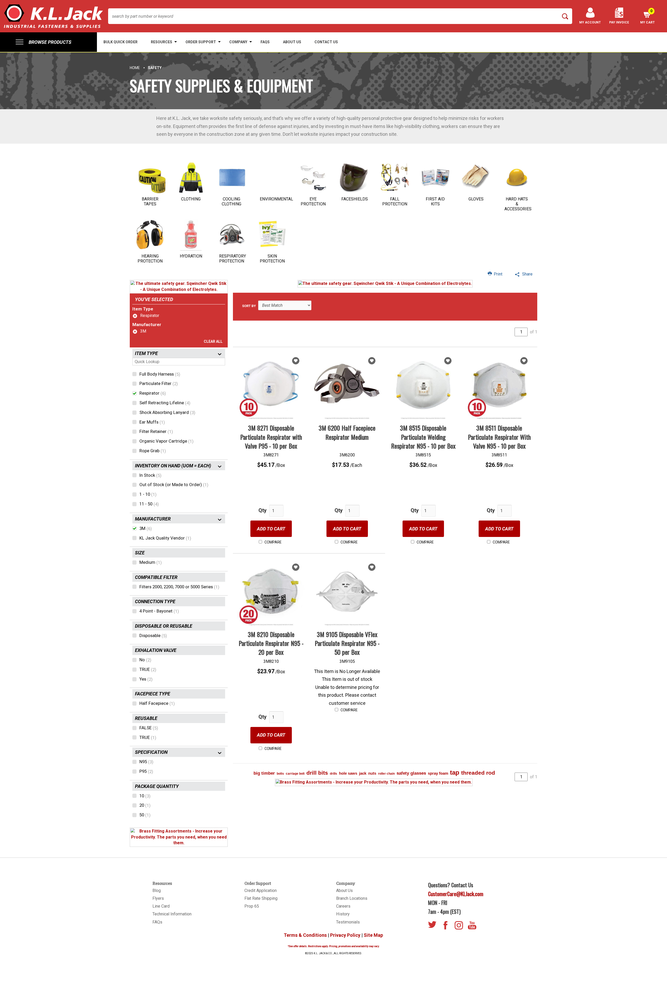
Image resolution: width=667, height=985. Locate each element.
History (343, 913)
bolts (280, 773)
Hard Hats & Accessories (518, 204)
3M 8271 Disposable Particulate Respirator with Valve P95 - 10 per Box (271, 436)
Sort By (249, 306)
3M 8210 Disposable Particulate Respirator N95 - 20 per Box (271, 643)
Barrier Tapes (150, 201)
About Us (344, 890)
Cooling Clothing (231, 201)
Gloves (476, 199)
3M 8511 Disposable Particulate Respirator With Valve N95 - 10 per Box (499, 436)
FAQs (157, 922)
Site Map (373, 935)
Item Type (142, 308)
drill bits (317, 773)
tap (454, 772)
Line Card (161, 906)
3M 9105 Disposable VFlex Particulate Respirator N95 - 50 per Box (347, 643)
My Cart (647, 16)
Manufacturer (146, 324)
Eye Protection (313, 201)
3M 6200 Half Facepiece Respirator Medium (347, 432)
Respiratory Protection (232, 259)
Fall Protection (394, 201)
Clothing (191, 199)
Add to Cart (271, 528)
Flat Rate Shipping (260, 898)
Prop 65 (251, 906)
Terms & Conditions (305, 935)
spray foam (438, 773)
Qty (262, 510)
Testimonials (348, 922)
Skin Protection (272, 259)
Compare (273, 542)
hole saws (348, 773)
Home (135, 68)
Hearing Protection (150, 259)
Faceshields (354, 199)
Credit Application (260, 890)
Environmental (276, 199)
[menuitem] (48, 42)
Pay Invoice (619, 22)
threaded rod (478, 773)
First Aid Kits (435, 201)
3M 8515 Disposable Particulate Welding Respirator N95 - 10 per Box (423, 436)
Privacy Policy (345, 935)
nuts (372, 773)
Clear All (213, 341)
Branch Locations (351, 898)
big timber (264, 773)
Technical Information (172, 913)
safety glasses (411, 773)
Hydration (191, 256)
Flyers (158, 898)
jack (362, 773)
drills (333, 773)
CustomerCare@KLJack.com (455, 894)
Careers (343, 906)
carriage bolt (295, 773)
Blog (156, 890)
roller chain (386, 773)
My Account (590, 22)
